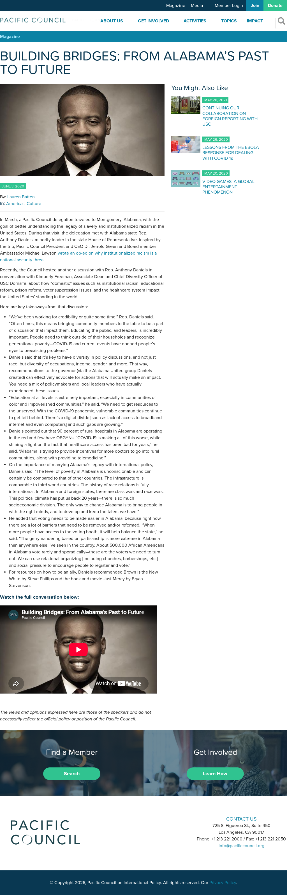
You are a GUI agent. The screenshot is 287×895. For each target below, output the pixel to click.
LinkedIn (128, 818)
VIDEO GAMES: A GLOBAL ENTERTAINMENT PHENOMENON (228, 186)
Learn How (215, 774)
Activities (195, 21)
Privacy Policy (222, 882)
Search (72, 774)
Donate (275, 5)
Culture (34, 203)
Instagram (143, 818)
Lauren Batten (21, 197)
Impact (255, 21)
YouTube (158, 818)
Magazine (175, 5)
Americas (15, 203)
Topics (229, 21)
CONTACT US (241, 819)
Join (255, 5)
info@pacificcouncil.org (241, 846)
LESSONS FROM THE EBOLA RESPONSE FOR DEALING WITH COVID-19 (230, 152)
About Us (111, 21)
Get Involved (153, 21)
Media (197, 5)
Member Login (229, 5)
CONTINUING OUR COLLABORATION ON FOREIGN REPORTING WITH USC (230, 115)
